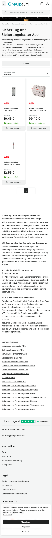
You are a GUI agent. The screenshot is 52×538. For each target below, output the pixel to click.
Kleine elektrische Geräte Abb (15, 370)
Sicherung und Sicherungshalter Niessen (19, 401)
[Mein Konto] (47, 3)
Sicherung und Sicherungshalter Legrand (20, 389)
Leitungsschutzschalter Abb (14, 346)
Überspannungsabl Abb (12, 358)
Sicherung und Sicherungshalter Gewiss (19, 393)
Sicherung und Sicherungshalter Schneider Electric (24, 397)
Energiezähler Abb (10, 342)
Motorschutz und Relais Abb (14, 381)
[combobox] (26, 12)
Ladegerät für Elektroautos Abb (15, 373)
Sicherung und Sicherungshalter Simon (19, 385)
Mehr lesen (7, 515)
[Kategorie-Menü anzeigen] (4, 3)
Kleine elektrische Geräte (39, 24)
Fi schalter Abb (8, 377)
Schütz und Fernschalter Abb (14, 354)
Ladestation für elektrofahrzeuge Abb (18, 366)
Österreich (10, 501)
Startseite (5, 24)
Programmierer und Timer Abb (15, 362)
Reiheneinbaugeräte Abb (13, 350)
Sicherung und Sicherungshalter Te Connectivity (23, 405)
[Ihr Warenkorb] (42, 3)
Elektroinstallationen (19, 24)
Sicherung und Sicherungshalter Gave (18, 409)
